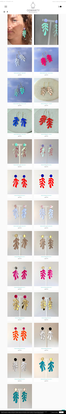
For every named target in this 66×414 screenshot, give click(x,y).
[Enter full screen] (56, 43)
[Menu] (6, 6)
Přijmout (61, 412)
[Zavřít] (64, 412)
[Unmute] (37, 43)
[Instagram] (4, 12)
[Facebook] (7, 12)
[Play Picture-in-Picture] (55, 43)
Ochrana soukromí (40, 412)
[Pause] (35, 43)
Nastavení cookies (55, 412)
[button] (60, 6)
